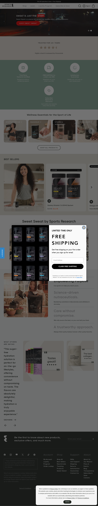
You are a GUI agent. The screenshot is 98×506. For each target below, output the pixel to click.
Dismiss (67, 501)
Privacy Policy (54, 489)
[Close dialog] (84, 227)
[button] (2, 253)
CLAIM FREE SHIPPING (67, 266)
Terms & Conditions (83, 498)
